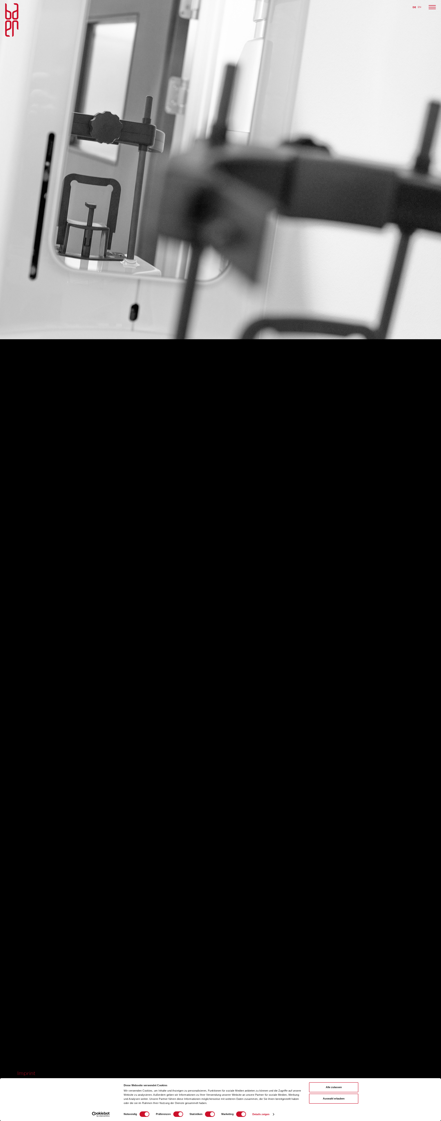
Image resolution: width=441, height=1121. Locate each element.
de (414, 7)
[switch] (178, 1114)
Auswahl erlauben (334, 1098)
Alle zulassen (334, 1087)
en (419, 7)
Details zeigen (260, 1114)
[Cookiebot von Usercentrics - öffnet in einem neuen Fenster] (101, 1114)
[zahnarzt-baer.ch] (11, 20)
